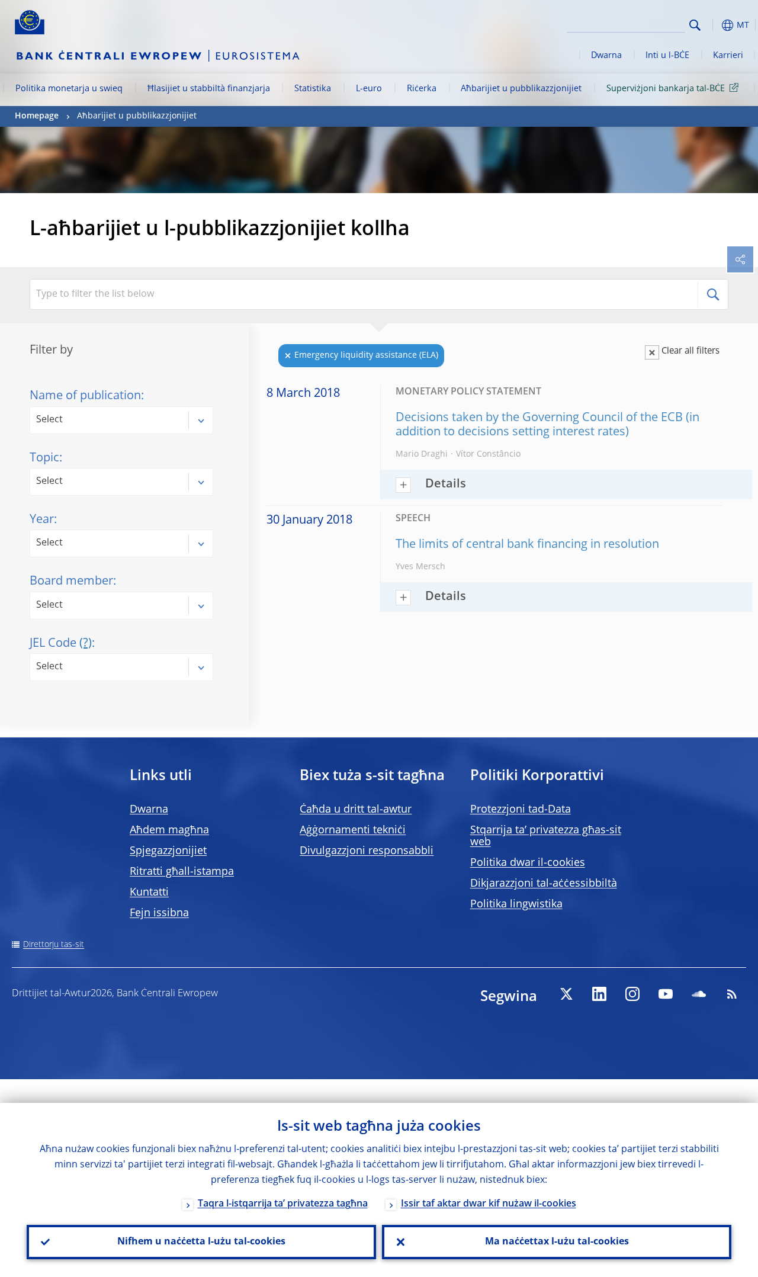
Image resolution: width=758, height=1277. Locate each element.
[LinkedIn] (599, 994)
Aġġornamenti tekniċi (353, 830)
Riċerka (421, 89)
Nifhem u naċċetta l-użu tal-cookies (201, 1242)
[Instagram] (632, 994)
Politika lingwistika (516, 904)
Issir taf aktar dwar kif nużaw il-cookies (488, 1204)
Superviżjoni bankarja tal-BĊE (665, 89)
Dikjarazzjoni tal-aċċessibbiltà (543, 883)
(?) (85, 644)
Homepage (37, 116)
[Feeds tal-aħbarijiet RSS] (732, 994)
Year (42, 520)
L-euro (369, 89)
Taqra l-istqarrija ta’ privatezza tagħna (283, 1204)
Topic (44, 458)
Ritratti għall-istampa (182, 872)
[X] (566, 994)
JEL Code (61, 644)
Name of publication (85, 396)
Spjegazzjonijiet (168, 851)
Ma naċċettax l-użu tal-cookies (557, 1242)
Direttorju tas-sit (53, 945)
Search (695, 25)
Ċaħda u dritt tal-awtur (356, 809)
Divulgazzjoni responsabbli (366, 851)
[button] (713, 25)
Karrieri (728, 56)
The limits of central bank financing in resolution (527, 545)
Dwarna (606, 56)
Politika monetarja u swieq (69, 89)
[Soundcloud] (699, 994)
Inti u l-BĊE (667, 56)
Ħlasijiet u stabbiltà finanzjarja (208, 89)
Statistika (312, 89)
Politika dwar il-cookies (527, 863)
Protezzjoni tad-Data (520, 809)
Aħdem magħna (169, 830)
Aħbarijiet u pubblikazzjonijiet (521, 89)
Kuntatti (149, 892)
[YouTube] (665, 994)
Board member (71, 582)
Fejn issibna (159, 913)
